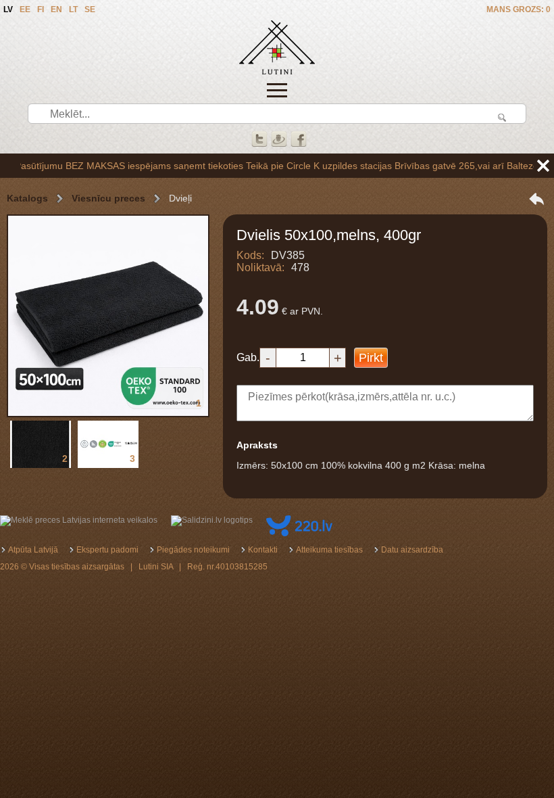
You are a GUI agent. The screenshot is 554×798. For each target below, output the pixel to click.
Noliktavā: (260, 267)
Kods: (250, 255)
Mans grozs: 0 (518, 9)
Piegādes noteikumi (193, 550)
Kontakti (263, 550)
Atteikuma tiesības (329, 550)
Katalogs (27, 198)
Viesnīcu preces (108, 198)
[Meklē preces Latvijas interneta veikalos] (78, 520)
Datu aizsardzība (412, 550)
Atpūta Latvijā (33, 550)
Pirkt (371, 358)
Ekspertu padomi (107, 550)
